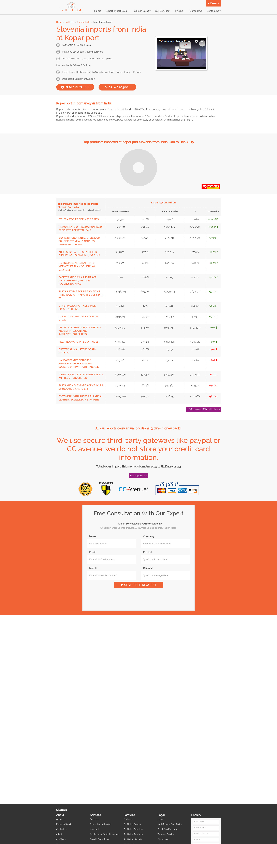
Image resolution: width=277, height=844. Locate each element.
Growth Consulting (99, 839)
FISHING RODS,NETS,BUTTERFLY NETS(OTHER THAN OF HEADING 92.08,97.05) (77, 266)
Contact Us (213, 10)
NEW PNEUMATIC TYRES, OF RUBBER (79, 341)
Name (92, 536)
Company (148, 536)
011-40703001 (119, 87)
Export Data (110, 527)
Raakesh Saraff (141, 10)
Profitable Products (133, 834)
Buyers (142, 527)
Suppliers (155, 527)
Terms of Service (166, 834)
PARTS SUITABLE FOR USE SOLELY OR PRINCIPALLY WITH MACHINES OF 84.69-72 (81, 294)
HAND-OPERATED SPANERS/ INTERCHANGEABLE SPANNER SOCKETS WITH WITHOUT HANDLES (79, 363)
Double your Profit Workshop (104, 834)
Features (128, 819)
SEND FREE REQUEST (139, 585)
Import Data (127, 527)
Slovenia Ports (83, 22)
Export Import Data (116, 10)
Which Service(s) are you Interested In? (140, 523)
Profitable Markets (133, 839)
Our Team (61, 839)
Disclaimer (163, 839)
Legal (160, 819)
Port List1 (69, 22)
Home (59, 22)
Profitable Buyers (132, 824)
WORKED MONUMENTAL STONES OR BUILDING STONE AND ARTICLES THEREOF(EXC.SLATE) (79, 241)
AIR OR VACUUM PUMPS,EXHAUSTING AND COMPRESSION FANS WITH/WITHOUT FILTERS (80, 331)
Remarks (148, 568)
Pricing (179, 10)
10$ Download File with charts (203, 409)
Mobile (93, 568)
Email (92, 552)
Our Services (162, 10)
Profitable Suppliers (133, 829)
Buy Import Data (138, 475)
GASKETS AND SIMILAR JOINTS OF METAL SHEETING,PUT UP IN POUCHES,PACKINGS (77, 280)
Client (59, 834)
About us (60, 819)
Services (94, 819)
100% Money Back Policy (170, 824)
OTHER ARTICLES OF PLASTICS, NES (79, 219)
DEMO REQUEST (76, 87)
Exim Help (171, 527)
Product (147, 552)
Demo (214, 3)
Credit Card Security (167, 829)
